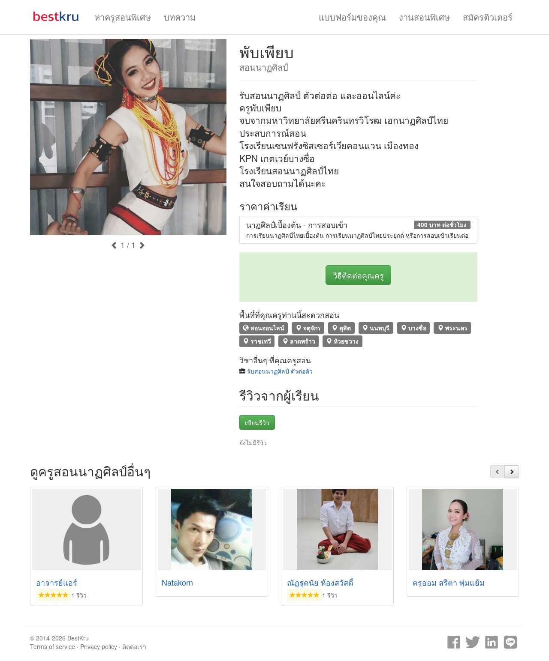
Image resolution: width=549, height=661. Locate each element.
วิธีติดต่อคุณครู (358, 275)
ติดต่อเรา (134, 646)
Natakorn (177, 582)
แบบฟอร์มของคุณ (352, 17)
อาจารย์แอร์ (56, 582)
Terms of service (52, 646)
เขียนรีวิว (257, 422)
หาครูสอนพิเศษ (122, 17)
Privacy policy (98, 646)
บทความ (180, 17)
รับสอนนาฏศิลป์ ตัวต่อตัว (280, 371)
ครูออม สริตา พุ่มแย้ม (449, 582)
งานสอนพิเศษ (424, 17)
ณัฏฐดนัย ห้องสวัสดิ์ (320, 582)
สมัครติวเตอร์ (488, 17)
